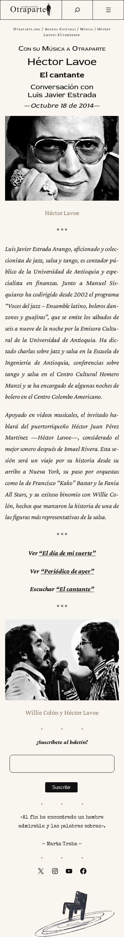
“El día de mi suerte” (67, 553)
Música (86, 29)
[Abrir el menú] (108, 9)
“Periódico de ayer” (67, 571)
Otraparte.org (27, 29)
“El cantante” (75, 589)
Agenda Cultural (60, 29)
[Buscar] (77, 10)
